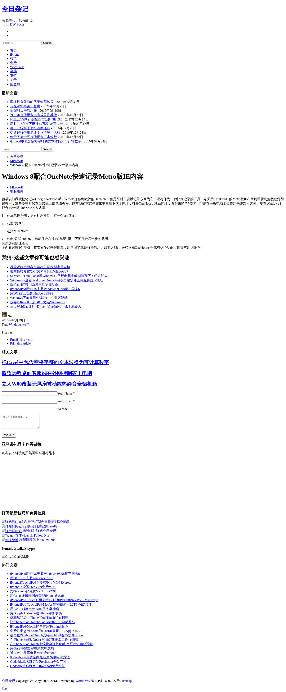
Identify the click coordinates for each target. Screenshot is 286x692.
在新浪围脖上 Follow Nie (37, 540)
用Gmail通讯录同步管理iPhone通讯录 (37, 595)
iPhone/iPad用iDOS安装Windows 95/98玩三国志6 (45, 289)
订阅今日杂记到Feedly (41, 526)
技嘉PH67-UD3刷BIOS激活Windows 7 (37, 302)
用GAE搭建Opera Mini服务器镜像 (34, 609)
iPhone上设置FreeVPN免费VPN (33, 587)
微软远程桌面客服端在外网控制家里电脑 (40, 267)
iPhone (14, 54)
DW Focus (17, 24)
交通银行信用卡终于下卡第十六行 (35, 132)
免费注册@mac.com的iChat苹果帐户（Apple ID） (46, 631)
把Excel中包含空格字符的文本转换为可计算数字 (45, 141)
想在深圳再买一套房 (25, 106)
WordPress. (82, 681)
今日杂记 (15, 9)
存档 (13, 71)
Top (4, 688)
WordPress (17, 67)
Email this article (21, 339)
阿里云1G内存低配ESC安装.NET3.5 (36, 119)
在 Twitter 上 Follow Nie (32, 535)
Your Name (64, 393)
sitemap (127, 681)
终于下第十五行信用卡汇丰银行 (33, 137)
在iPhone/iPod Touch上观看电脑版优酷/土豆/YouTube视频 (51, 644)
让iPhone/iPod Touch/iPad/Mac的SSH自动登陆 (42, 622)
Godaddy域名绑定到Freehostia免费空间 (38, 661)
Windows (15, 324)
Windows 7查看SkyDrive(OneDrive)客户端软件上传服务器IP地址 (56, 280)
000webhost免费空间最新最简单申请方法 (40, 657)
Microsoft (16, 187)
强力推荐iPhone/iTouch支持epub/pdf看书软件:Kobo (46, 635)
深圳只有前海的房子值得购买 (32, 102)
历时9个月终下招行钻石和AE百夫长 (36, 124)
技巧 (13, 58)
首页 (13, 50)
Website (62, 409)
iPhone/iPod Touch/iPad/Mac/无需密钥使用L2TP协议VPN (50, 604)
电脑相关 (16, 191)
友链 (13, 75)
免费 (13, 63)
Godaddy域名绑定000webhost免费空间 (37, 666)
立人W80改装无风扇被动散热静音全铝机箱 (49, 384)
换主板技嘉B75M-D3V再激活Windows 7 (39, 271)
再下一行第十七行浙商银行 (30, 128)
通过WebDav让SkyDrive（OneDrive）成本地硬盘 (45, 306)
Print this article (20, 343)
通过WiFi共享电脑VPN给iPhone (33, 653)
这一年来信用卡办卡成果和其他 (33, 115)
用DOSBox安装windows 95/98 (31, 293)
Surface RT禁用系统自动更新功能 (34, 284)
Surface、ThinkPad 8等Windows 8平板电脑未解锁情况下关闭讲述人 (59, 276)
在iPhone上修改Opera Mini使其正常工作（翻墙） (45, 639)
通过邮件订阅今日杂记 (39, 531)
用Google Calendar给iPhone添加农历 (36, 613)
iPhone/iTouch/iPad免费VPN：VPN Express (40, 582)
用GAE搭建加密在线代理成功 (32, 648)
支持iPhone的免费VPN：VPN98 (33, 591)
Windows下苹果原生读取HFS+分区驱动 (39, 298)
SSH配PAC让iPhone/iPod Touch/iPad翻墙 (39, 617)
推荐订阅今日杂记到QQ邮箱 (49, 521)
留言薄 (15, 84)
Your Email (64, 401)
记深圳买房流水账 (23, 110)
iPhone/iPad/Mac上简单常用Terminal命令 (39, 626)
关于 (13, 80)
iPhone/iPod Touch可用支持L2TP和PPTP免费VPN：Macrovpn (54, 600)
